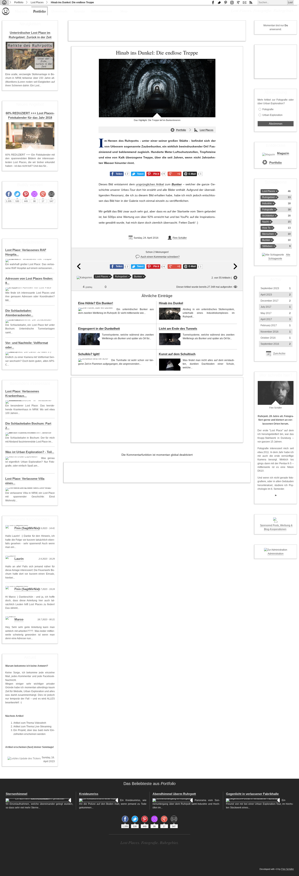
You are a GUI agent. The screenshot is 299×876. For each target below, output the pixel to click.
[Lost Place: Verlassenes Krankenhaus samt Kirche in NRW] (29, 402)
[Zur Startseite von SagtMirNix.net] (6, 14)
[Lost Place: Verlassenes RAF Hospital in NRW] (29, 260)
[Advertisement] (157, 31)
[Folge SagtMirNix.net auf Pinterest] (225, 2)
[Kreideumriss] (98, 800)
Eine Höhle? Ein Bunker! (95, 303)
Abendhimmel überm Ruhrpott (174, 794)
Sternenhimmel (16, 794)
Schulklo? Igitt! (89, 354)
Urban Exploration (272, 115)
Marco (18, 619)
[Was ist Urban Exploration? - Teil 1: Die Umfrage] (22, 458)
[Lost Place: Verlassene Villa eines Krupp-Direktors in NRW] (29, 489)
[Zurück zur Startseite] (4, 2)
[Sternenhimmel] (38, 800)
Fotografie (268, 109)
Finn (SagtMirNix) (26, 528)
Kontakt (79, 11)
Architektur (268, 215)
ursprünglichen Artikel (150, 184)
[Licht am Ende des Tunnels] (170, 339)
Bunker (177, 184)
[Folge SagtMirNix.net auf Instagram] (232, 2)
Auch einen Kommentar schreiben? (160, 257)
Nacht (265, 221)
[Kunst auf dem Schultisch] (170, 364)
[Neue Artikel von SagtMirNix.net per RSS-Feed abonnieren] (251, 2)
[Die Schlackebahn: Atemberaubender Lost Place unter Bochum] (29, 321)
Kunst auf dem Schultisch (177, 354)
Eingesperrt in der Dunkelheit (99, 328)
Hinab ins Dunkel (171, 303)
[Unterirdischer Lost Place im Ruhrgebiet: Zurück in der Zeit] (30, 55)
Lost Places (37, 2)
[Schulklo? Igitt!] (93, 360)
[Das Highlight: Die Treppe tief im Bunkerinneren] (157, 88)
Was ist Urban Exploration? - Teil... (29, 452)
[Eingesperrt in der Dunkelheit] (89, 339)
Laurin (19, 558)
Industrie (267, 203)
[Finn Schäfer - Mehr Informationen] (276, 393)
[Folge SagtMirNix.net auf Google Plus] (238, 2)
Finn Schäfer (180, 238)
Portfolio (18, 2)
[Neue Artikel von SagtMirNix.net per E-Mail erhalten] (244, 2)
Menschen (268, 234)
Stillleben (267, 246)
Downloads (59, 11)
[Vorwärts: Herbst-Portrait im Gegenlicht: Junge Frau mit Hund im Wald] (235, 268)
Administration (276, 553)
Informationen (101, 11)
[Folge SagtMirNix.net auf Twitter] (17, 194)
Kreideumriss (88, 794)
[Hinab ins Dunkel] (170, 313)
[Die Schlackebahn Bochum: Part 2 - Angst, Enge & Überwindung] (29, 434)
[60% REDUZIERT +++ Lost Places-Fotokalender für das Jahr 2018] (30, 136)
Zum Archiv (279, 353)
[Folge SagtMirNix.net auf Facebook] (213, 2)
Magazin (21, 11)
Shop (124, 11)
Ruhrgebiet (121, 276)
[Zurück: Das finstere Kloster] (79, 268)
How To (266, 227)
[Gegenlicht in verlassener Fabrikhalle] (253, 800)
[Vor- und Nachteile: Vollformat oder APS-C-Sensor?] (29, 353)
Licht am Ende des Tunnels (178, 328)
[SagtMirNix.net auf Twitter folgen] (219, 2)
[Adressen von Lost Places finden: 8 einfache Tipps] (29, 289)
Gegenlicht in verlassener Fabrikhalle (252, 794)
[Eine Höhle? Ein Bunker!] (96, 309)
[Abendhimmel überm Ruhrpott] (173, 800)
